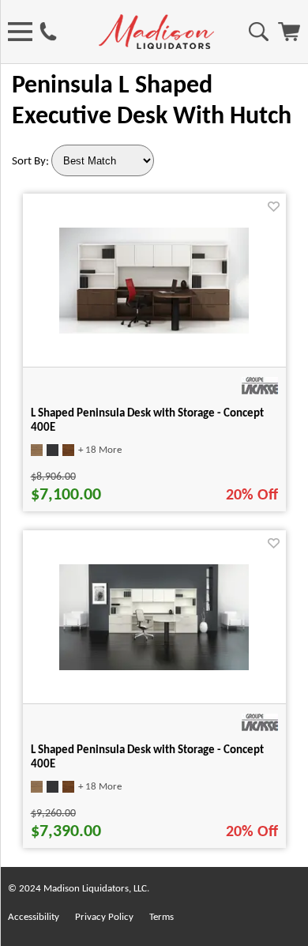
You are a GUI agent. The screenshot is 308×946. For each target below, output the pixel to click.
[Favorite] (274, 207)
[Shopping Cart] (289, 38)
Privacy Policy (104, 917)
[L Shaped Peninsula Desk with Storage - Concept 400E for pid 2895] (154, 667)
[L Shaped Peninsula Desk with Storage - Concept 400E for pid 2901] (154, 330)
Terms (161, 917)
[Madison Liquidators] (156, 46)
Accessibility (33, 917)
